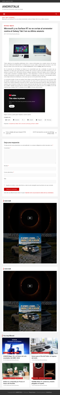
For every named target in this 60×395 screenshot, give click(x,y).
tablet (37, 123)
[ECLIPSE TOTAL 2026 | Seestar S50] (30, 218)
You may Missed (8, 336)
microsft (24, 123)
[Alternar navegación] (4, 14)
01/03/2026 (6, 360)
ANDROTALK (10, 6)
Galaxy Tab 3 (18, 123)
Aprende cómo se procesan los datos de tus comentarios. (39, 192)
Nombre (6, 165)
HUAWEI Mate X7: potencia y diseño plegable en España (43, 382)
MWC (12, 352)
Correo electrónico (9, 172)
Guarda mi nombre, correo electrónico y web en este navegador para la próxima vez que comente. (29, 185)
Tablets (11, 25)
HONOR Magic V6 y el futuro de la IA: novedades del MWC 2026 (15, 357)
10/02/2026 (34, 385)
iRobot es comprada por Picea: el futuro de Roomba (14, 382)
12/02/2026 (6, 385)
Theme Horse (32, 392)
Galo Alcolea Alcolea (14, 34)
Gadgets (41, 352)
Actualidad (7, 352)
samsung (28, 123)
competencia (12, 123)
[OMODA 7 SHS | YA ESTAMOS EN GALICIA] (30, 248)
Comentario (7, 148)
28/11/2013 (7, 34)
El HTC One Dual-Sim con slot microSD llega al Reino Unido (43, 132)
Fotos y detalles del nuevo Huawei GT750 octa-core (16, 132)
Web (5, 178)
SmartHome (19, 378)
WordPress (49, 392)
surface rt (33, 123)
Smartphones (48, 378)
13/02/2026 (34, 360)
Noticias (6, 25)
